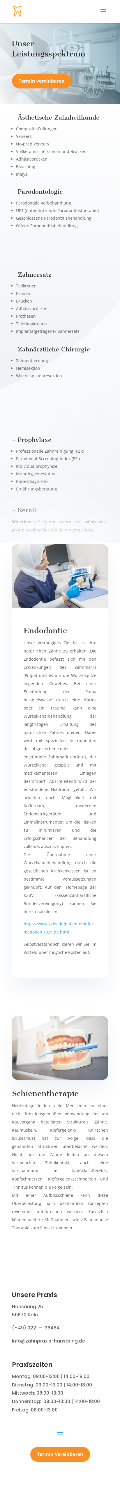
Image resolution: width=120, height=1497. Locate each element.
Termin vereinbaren (42, 81)
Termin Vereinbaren (60, 1454)
